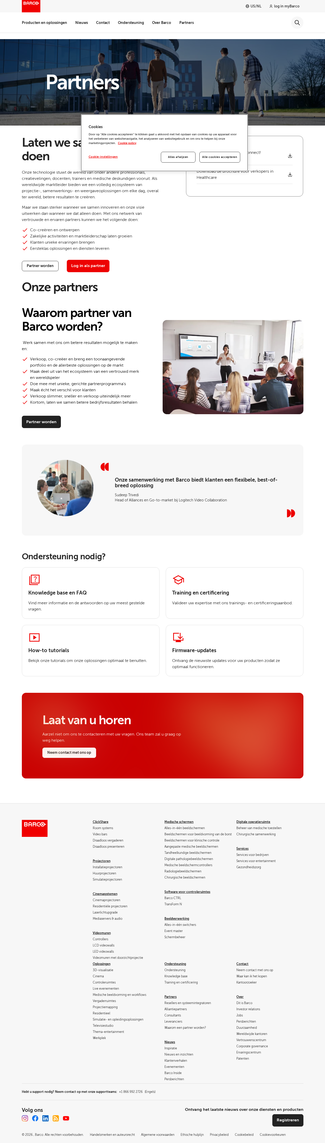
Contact (103, 23)
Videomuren (102, 933)
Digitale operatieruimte (253, 822)
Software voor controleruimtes (187, 892)
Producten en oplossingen (44, 23)
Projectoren (101, 861)
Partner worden (41, 422)
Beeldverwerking (176, 918)
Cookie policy (127, 143)
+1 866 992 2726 (137, 1092)
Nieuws (81, 23)
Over (240, 997)
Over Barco (161, 23)
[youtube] (66, 1118)
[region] (164, 142)
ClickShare (100, 822)
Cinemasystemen (105, 894)
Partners (186, 23)
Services (242, 848)
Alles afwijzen (178, 157)
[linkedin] (45, 1118)
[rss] (56, 1118)
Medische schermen (178, 822)
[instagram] (25, 1118)
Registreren (288, 1120)
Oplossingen (101, 964)
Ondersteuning (131, 23)
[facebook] (35, 1118)
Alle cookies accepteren (219, 157)
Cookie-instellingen (103, 156)
